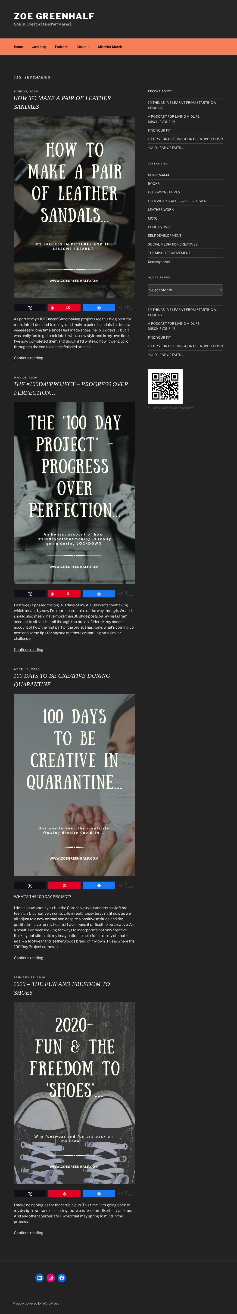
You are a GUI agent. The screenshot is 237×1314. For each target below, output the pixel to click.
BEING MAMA (158, 175)
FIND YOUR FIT (159, 130)
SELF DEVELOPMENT (164, 235)
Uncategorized (159, 262)
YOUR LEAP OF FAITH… (166, 148)
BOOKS (154, 184)
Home (18, 47)
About (81, 47)
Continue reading (28, 358)
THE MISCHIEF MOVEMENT (169, 253)
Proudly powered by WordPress (35, 1303)
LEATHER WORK (161, 209)
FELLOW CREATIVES (164, 192)
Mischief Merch (110, 47)
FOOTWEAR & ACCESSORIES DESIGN (177, 201)
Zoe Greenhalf (54, 16)
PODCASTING (159, 227)
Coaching (39, 47)
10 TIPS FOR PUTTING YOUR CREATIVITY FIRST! (185, 139)
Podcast (61, 47)
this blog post (113, 319)
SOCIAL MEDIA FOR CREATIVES (173, 244)
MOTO (153, 218)
